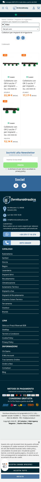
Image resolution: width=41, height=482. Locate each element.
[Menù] (3, 8)
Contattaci (6, 368)
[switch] (5, 466)
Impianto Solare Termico (12, 299)
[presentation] (18, 38)
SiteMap (5, 329)
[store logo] (20, 8)
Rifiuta (20, 476)
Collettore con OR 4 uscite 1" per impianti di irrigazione (11, 83)
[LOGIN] (34, 8)
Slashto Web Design (24, 423)
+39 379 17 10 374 (28, 234)
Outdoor (10, 19)
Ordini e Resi (7, 364)
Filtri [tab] (7, 24)
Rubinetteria (7, 254)
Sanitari (5, 258)
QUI (19, 451)
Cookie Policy (7, 338)
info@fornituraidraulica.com (17, 220)
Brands (5, 312)
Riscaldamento (8, 279)
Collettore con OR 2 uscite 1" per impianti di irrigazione (11, 129)
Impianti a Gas (8, 291)
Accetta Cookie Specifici (20, 464)
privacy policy (20, 171)
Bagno (5, 266)
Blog (4, 372)
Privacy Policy (7, 342)
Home (4, 19)
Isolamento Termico (10, 287)
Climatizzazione (8, 283)
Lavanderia (6, 270)
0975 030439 (25, 243)
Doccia (5, 262)
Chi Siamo (6, 351)
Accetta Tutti (20, 470)
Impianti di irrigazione (23, 19)
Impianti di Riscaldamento (13, 295)
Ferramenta (7, 303)
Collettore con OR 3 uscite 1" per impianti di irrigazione (29, 83)
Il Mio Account (8, 355)
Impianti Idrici (8, 274)
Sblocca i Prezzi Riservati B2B (14, 325)
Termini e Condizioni (10, 334)
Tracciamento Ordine (11, 359)
